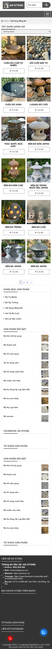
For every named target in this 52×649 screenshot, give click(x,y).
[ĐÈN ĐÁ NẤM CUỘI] (13, 181)
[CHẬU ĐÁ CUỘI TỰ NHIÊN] (13, 59)
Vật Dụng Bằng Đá (14, 308)
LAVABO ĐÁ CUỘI (39, 104)
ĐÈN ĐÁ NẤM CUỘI (13, 185)
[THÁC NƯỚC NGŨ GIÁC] (13, 140)
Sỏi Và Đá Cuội (12, 313)
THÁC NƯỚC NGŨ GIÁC (13, 145)
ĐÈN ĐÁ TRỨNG (13, 227)
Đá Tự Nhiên (11, 297)
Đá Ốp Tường (11, 302)
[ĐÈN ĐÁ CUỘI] (39, 223)
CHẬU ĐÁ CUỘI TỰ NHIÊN (13, 64)
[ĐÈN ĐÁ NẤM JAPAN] (39, 140)
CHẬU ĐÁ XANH (13, 104)
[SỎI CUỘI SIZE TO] (39, 59)
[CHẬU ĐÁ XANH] (13, 101)
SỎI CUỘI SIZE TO (39, 63)
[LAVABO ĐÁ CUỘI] (39, 101)
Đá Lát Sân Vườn (13, 319)
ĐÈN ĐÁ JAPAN (13, 266)
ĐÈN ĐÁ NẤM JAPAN (38, 144)
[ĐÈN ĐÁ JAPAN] (13, 262)
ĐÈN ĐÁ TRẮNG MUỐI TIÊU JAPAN (39, 186)
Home (6, 21)
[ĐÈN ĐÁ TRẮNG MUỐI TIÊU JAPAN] (39, 181)
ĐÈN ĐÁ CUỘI (39, 227)
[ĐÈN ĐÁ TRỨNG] (13, 223)
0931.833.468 (19, 567)
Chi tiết (15, 71)
